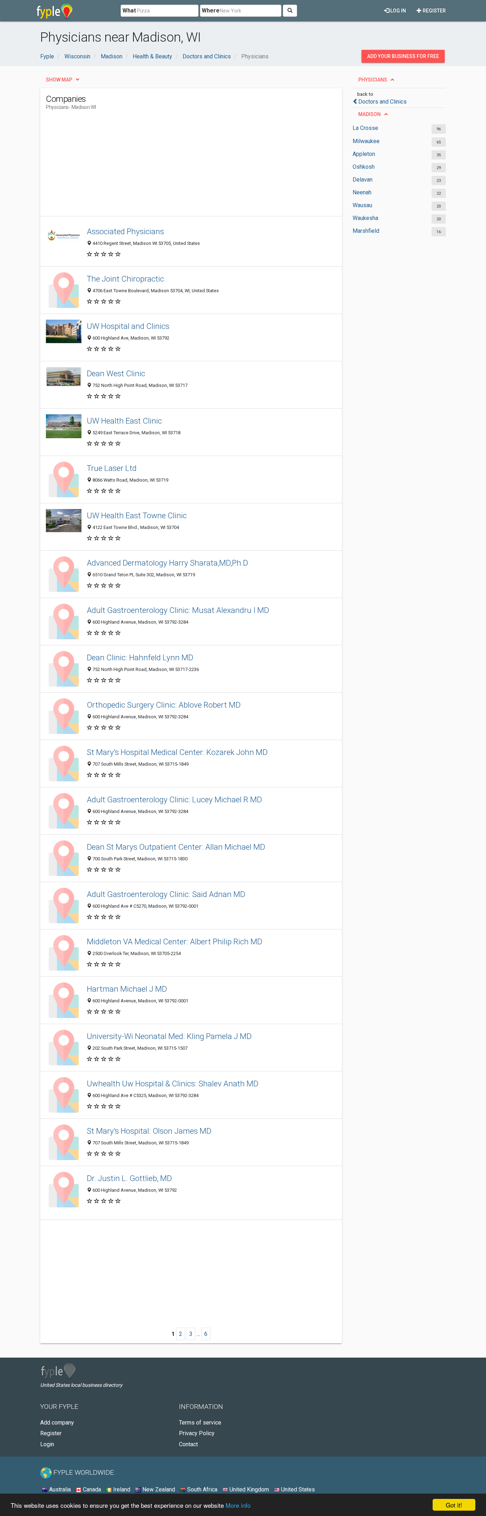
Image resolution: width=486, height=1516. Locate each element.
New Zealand (158, 1489)
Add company (57, 1422)
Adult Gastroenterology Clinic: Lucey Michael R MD (174, 799)
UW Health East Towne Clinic (137, 515)
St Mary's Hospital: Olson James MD (149, 1130)
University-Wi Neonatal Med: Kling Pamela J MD (169, 1036)
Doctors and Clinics (382, 101)
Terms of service (200, 1422)
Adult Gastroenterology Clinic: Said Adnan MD (166, 894)
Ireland (121, 1489)
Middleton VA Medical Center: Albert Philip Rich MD (174, 941)
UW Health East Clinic (124, 420)
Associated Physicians (125, 231)
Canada (91, 1489)
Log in (397, 11)
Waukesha (365, 218)
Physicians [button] (372, 80)
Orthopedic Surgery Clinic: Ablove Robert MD (164, 704)
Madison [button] (369, 114)
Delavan (363, 179)
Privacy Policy (197, 1433)
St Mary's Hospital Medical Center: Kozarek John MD (177, 752)
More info (238, 1505)
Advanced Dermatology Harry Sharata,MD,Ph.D (167, 562)
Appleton (364, 154)
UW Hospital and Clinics (128, 326)
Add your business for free (403, 56)
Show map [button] (59, 80)
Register (434, 11)
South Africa (201, 1489)
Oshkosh (364, 166)
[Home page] (54, 11)
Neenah (362, 192)
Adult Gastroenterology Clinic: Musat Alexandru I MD (178, 610)
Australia (59, 1489)
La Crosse (365, 128)
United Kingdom (248, 1489)
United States (297, 1489)
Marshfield (366, 230)
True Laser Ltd (112, 468)
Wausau (362, 205)
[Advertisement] (175, 166)
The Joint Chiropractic (125, 278)
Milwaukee (366, 141)
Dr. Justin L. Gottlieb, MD (129, 1178)
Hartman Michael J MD (127, 988)
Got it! (454, 1504)
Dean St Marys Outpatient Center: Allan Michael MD (176, 846)
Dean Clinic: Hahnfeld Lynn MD (140, 657)
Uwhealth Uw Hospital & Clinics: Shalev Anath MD (172, 1083)
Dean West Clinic (116, 373)
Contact (188, 1444)
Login (47, 1444)
